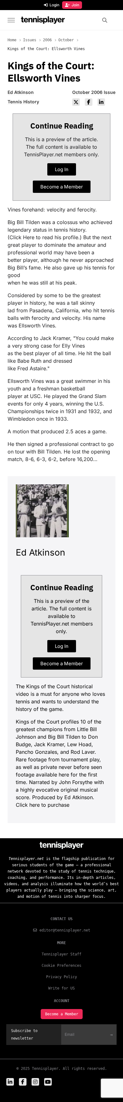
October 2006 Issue (93, 92)
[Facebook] (88, 102)
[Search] (105, 20)
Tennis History (23, 101)
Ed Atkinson (21, 92)
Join (75, 5)
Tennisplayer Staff (61, 954)
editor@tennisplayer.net (64, 930)
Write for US (61, 988)
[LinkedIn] (101, 102)
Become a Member (61, 1014)
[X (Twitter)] (76, 102)
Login (54, 5)
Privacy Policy (61, 977)
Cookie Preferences (61, 965)
